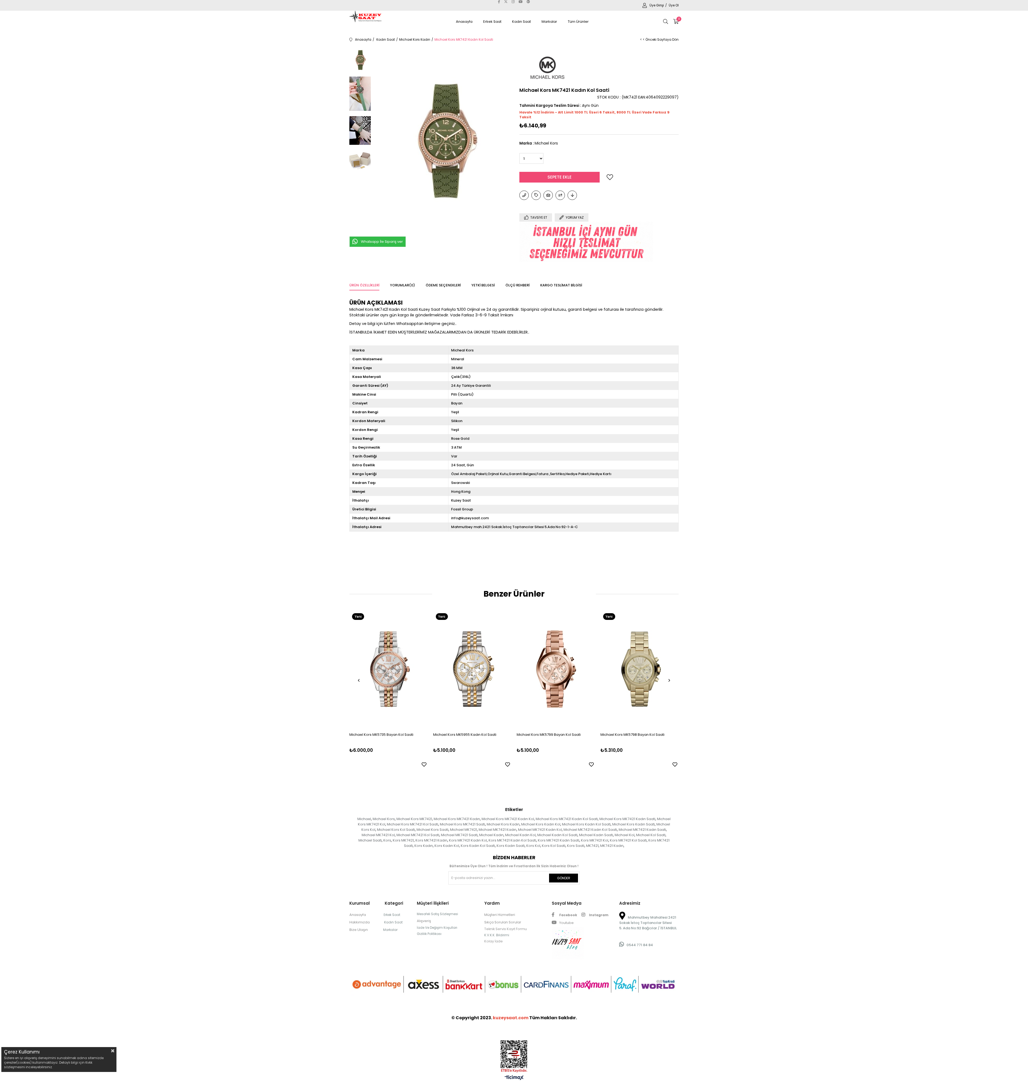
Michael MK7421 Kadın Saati (642, 829)
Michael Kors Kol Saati (396, 829)
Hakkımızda (359, 922)
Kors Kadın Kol (446, 845)
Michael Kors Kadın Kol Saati (586, 824)
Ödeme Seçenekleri (443, 285)
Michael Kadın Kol (520, 834)
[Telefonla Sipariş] (524, 195)
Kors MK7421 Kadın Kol (468, 840)
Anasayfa (464, 21)
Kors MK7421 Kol (594, 840)
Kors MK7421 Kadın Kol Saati (512, 840)
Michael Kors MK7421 (414, 818)
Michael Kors (384, 818)
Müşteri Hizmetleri (499, 914)
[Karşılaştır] (560, 195)
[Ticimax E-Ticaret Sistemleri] (514, 1078)
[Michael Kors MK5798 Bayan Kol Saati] (639, 669)
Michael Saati (370, 840)
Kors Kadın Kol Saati (478, 845)
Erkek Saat (492, 21)
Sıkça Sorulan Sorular (502, 922)
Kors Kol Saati (553, 845)
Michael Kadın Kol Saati (557, 834)
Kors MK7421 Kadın (431, 840)
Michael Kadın (491, 834)
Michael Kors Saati (432, 829)
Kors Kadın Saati (511, 845)
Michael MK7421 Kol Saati (417, 834)
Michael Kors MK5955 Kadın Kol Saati (464, 734)
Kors (387, 840)
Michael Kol (624, 834)
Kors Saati (575, 845)
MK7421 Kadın (611, 845)
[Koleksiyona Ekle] (536, 195)
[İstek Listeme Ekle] (548, 195)
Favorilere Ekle (424, 764)
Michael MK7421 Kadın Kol (540, 829)
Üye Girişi (657, 5)
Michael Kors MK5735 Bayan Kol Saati (381, 734)
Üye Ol (674, 5)
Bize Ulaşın (358, 929)
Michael (364, 818)
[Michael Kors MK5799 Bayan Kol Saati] (556, 669)
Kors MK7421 (403, 840)
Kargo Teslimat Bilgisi (561, 285)
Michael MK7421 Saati (459, 834)
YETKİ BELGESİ (483, 285)
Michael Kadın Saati (596, 834)
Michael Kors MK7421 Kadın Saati (627, 818)
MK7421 (592, 845)
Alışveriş (424, 920)
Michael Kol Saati (651, 834)
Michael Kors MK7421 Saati (462, 824)
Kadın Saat (521, 21)
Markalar (549, 21)
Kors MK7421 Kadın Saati (558, 840)
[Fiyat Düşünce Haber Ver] (572, 195)
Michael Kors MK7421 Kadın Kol (508, 818)
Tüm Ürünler (578, 21)
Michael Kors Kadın (503, 824)
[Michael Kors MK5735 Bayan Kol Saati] (388, 669)
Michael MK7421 (463, 829)
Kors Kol (533, 845)
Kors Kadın (423, 845)
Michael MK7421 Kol (378, 834)
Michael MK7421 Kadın (497, 829)
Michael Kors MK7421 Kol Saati (412, 824)
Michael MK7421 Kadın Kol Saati (590, 829)
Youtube (566, 922)
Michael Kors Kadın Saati (633, 824)
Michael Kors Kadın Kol (540, 824)
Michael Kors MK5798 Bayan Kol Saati (632, 734)
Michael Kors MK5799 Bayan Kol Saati (549, 734)
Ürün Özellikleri (364, 285)
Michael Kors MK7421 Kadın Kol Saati (567, 818)
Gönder (563, 878)
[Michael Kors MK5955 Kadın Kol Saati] (472, 669)
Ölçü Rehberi (517, 285)
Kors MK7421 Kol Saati (628, 840)
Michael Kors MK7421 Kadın (457, 818)
